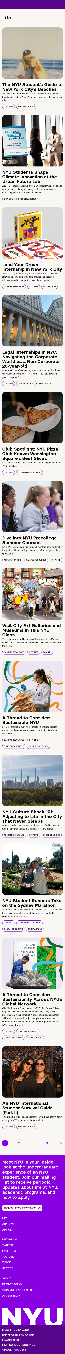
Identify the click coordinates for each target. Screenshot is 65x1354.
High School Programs (18, 1345)
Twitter (7, 1245)
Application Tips (12, 560)
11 (47, 1143)
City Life (8, 106)
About (6, 1278)
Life (4, 1218)
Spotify (7, 1268)
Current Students (38, 746)
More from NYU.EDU (15, 1330)
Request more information (20, 1207)
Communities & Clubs (29, 472)
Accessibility (11, 1295)
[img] (32, 53)
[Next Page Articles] (60, 1143)
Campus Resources (14, 286)
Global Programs (13, 929)
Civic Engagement (28, 199)
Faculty (47, 652)
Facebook (9, 1251)
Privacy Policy (12, 1284)
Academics (9, 1224)
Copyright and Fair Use (18, 1290)
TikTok (6, 1262)
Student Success (14, 1350)
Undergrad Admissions (18, 1335)
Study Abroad (35, 929)
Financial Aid (11, 1340)
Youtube (8, 1256)
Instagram (9, 1239)
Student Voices (26, 106)
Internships (49, 286)
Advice (7, 1229)
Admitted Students (14, 835)
